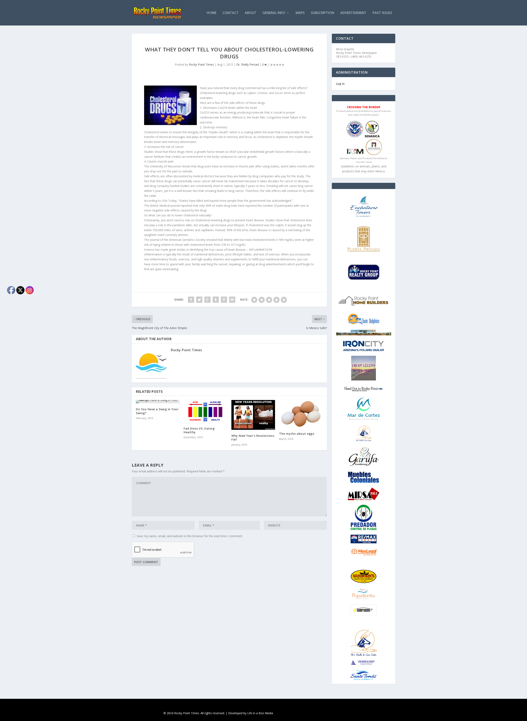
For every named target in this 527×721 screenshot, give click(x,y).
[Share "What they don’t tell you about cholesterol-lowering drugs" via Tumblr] (216, 300)
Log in (340, 84)
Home (211, 13)
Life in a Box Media (260, 713)
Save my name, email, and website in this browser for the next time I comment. (190, 536)
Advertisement (353, 13)
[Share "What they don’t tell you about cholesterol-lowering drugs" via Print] (232, 300)
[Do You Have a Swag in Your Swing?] (158, 401)
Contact (231, 13)
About (250, 13)
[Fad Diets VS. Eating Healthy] (205, 411)
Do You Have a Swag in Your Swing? (157, 411)
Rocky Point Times (201, 64)
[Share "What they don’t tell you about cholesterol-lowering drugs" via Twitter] (199, 300)
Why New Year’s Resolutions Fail (252, 437)
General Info (273, 13)
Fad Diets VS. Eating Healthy (199, 430)
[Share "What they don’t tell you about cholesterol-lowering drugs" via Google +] (207, 300)
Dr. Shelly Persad (247, 64)
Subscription (322, 13)
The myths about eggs (296, 434)
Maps (300, 13)
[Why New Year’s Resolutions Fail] (253, 415)
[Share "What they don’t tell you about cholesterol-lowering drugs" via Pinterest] (224, 300)
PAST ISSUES (382, 13)
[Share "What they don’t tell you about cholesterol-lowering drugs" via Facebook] (191, 300)
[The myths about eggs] (301, 414)
